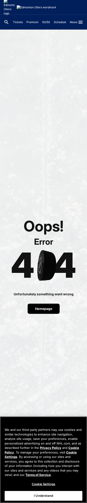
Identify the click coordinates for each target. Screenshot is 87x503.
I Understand (43, 495)
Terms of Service (38, 475)
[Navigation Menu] (80, 22)
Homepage (43, 309)
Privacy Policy (50, 448)
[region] (43, 460)
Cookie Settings (43, 484)
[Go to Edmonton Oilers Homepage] (36, 7)
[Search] (6, 22)
